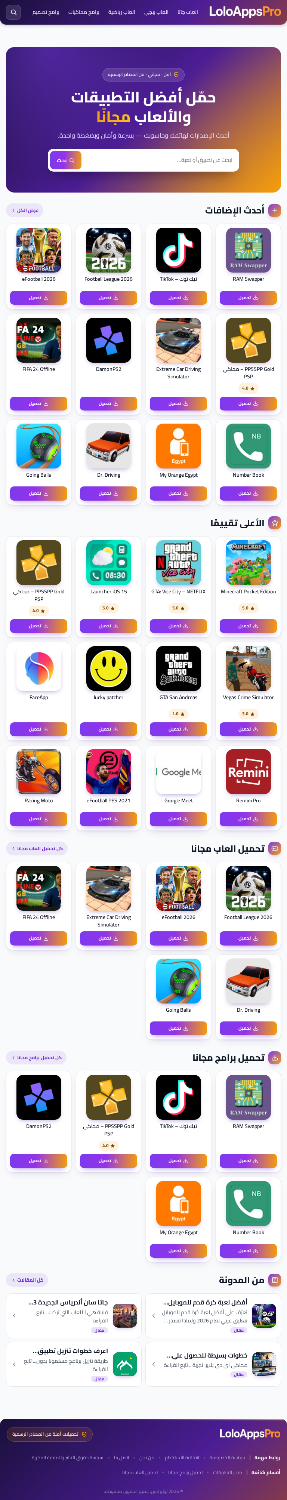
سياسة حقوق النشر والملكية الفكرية (68, 1457)
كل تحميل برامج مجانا (39, 1057)
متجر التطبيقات (227, 1472)
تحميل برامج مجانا (185, 1472)
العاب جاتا (188, 12)
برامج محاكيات (83, 12)
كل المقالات (30, 1279)
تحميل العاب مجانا (140, 1472)
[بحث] (13, 12)
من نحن (146, 1457)
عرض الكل (27, 210)
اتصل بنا (121, 1457)
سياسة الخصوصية (227, 1457)
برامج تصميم (46, 12)
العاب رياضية (121, 12)
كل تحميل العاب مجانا (40, 848)
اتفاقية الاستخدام (182, 1457)
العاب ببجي (156, 12)
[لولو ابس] (245, 12)
